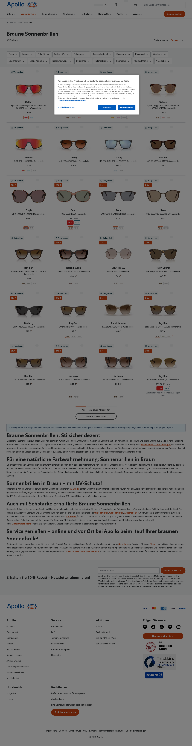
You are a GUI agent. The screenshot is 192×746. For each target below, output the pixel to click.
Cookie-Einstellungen (66, 107)
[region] (96, 95)
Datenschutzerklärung (67, 100)
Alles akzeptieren (126, 107)
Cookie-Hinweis (80, 100)
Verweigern (107, 107)
